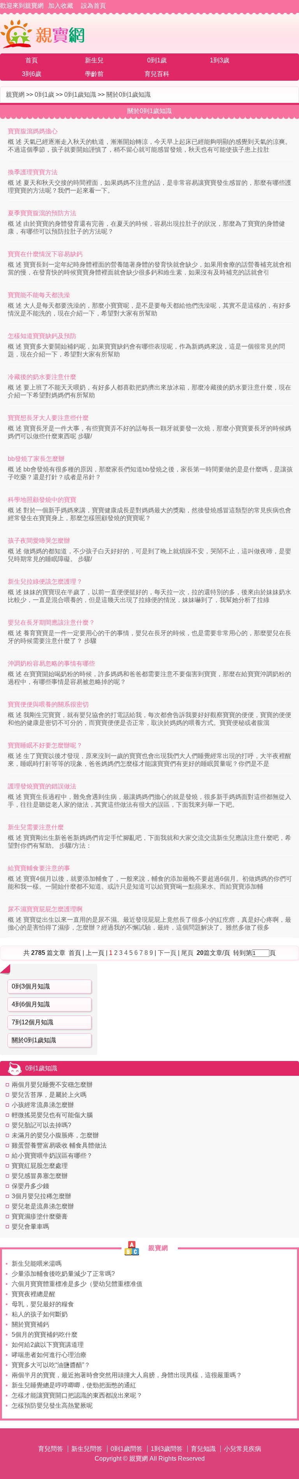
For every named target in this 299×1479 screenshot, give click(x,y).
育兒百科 (156, 74)
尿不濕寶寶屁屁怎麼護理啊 (45, 909)
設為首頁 (93, 5)
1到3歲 (219, 60)
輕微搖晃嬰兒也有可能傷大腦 (52, 1115)
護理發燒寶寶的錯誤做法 (42, 786)
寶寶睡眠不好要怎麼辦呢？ (45, 745)
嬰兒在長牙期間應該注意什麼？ (51, 622)
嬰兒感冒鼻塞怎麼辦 (40, 1176)
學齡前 (94, 74)
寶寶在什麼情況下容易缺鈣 (45, 254)
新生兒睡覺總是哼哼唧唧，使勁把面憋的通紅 (74, 1385)
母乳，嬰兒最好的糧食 (43, 1304)
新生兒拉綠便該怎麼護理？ (45, 581)
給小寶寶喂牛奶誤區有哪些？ (52, 1155)
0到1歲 (157, 60)
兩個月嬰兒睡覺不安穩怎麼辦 (52, 1084)
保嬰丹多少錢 (30, 1186)
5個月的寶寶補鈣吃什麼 (44, 1334)
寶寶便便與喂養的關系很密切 (48, 704)
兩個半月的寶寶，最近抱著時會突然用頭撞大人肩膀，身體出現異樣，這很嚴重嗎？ (127, 1375)
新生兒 (94, 60)
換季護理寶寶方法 (33, 172)
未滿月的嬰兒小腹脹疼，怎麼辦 (55, 1135)
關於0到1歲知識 (128, 94)
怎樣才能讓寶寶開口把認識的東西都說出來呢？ (77, 1395)
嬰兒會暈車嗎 (30, 1226)
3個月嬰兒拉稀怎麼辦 (41, 1196)
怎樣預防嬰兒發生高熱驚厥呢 (52, 1405)
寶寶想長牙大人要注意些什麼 (48, 417)
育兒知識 (203, 1448)
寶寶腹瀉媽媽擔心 (33, 131)
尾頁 (188, 952)
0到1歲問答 (126, 1448)
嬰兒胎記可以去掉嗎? (41, 1125)
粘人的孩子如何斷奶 (40, 1314)
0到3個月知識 (31, 986)
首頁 (31, 60)
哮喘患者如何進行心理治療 (49, 1354)
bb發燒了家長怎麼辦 (36, 458)
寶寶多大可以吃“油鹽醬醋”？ (51, 1365)
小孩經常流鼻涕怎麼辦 (43, 1105)
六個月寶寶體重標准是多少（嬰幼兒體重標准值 (77, 1284)
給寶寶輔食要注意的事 (39, 868)
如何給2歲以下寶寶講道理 (48, 1344)
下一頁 (167, 952)
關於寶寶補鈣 (30, 1324)
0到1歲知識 (80, 94)
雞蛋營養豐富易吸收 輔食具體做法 (59, 1145)
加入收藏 (60, 5)
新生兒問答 (86, 1448)
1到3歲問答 (167, 1448)
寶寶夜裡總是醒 (33, 1294)
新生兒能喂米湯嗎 (37, 1263)
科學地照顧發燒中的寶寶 (42, 499)
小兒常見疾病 (242, 1448)
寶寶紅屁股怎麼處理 (40, 1165)
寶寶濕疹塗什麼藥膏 (40, 1216)
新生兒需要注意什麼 (36, 827)
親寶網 (15, 94)
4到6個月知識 (31, 1004)
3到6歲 (31, 74)
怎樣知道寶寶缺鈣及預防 (42, 336)
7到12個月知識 (32, 1022)
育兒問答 (50, 1448)
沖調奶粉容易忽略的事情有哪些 (51, 663)
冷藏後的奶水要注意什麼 (42, 377)
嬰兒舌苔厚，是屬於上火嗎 (49, 1094)
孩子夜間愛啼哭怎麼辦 (39, 540)
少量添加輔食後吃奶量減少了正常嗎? (63, 1273)
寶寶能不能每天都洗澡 (39, 295)
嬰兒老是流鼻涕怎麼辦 (43, 1206)
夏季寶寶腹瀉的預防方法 (42, 213)
